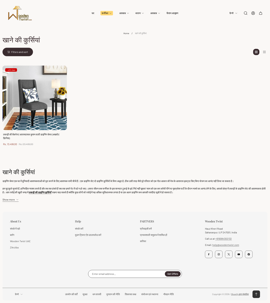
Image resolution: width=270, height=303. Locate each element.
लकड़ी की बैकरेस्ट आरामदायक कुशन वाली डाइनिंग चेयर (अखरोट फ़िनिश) (31, 136)
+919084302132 (223, 238)
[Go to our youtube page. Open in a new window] (238, 254)
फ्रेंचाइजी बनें (146, 228)
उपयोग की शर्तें (71, 294)
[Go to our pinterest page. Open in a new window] (248, 254)
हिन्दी (231, 13)
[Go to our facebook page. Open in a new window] (208, 254)
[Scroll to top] (256, 294)
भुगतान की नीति (113, 294)
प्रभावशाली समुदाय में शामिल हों (153, 234)
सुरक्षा (85, 294)
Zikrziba (14, 247)
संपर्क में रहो (15, 228)
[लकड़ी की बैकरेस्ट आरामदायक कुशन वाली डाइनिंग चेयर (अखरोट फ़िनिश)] (34, 98)
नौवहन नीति (168, 294)
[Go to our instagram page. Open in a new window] (218, 254)
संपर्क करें (79, 228)
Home (126, 33)
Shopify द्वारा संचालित (240, 294)
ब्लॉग (12, 234)
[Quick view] (60, 72)
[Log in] (253, 13)
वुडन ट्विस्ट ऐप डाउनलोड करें (88, 234)
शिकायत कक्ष (130, 294)
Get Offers (172, 273)
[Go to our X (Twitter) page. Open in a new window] (228, 254)
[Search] (245, 13)
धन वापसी (96, 294)
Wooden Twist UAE (20, 241)
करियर (143, 241)
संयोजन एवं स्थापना (149, 294)
